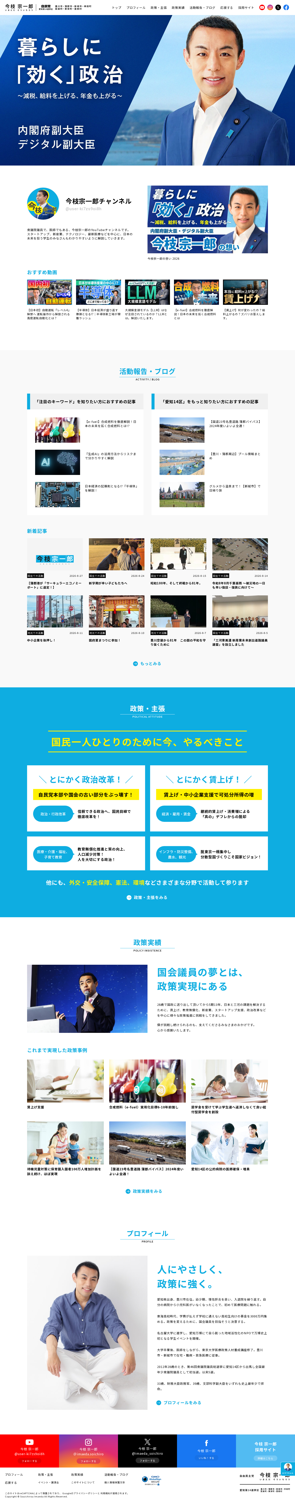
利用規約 (105, 1493)
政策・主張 (159, 7)
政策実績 (178, 7)
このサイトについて (83, 1482)
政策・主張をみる (151, 897)
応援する (226, 7)
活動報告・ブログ (202, 7)
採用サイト (246, 7)
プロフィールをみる (182, 1402)
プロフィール (136, 7)
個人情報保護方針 (114, 1482)
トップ (116, 7)
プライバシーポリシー (85, 1493)
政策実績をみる (147, 1191)
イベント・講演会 (48, 1482)
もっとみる (150, 663)
